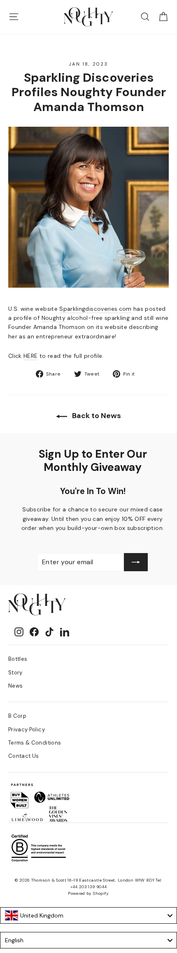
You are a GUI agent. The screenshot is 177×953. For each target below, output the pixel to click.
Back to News (95, 416)
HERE (30, 355)
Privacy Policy (26, 729)
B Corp (17, 715)
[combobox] (88, 915)
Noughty (53, 318)
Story (15, 672)
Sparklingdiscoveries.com (95, 308)
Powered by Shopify (88, 893)
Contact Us (23, 755)
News (15, 685)
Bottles (17, 658)
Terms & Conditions (34, 742)
